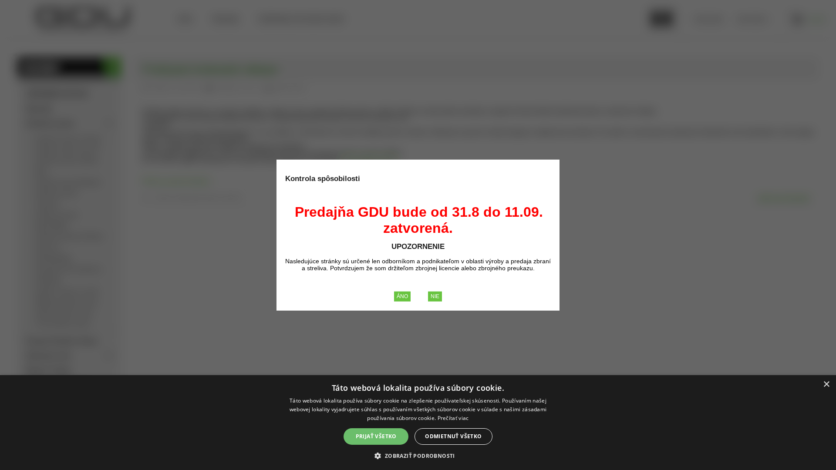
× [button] (826, 384)
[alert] (418, 422)
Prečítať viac (453, 418)
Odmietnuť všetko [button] (453, 436)
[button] (418, 455)
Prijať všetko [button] (376, 436)
